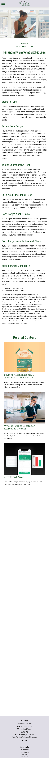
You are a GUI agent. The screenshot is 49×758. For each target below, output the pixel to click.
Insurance (24, 757)
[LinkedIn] (26, 740)
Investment (24, 752)
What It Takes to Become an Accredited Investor (19, 427)
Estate (24, 754)
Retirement (24, 750)
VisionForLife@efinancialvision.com (24, 737)
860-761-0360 (27, 724)
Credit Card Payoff (14, 477)
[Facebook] (22, 740)
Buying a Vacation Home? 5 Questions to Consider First (19, 376)
